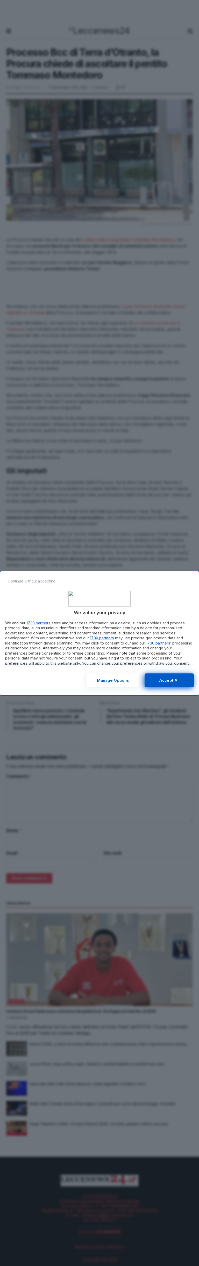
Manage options (113, 680)
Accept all (169, 680)
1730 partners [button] (38, 622)
